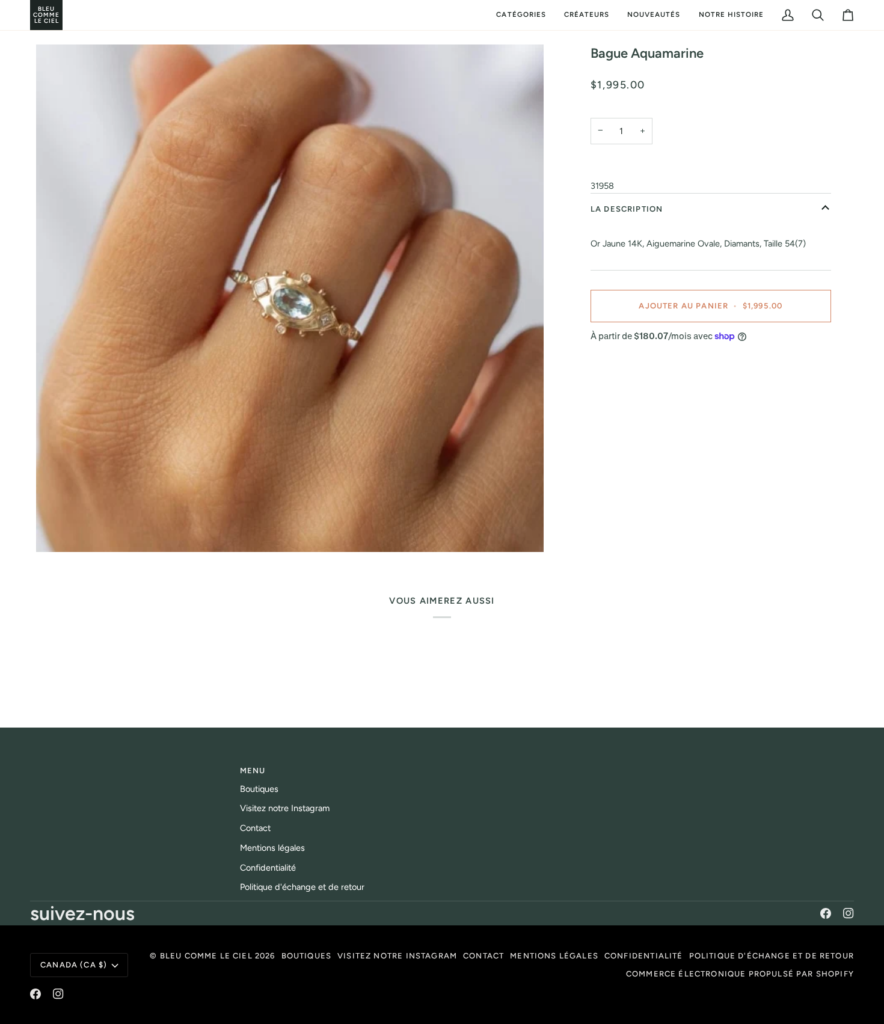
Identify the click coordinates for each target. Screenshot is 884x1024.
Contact (255, 828)
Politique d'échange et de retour (302, 886)
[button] (520, 15)
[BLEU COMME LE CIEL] (31, 15)
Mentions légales (272, 847)
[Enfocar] (290, 298)
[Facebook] (825, 913)
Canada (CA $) (73, 964)
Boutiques (259, 788)
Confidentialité (268, 867)
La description (627, 208)
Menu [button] (253, 770)
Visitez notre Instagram (285, 808)
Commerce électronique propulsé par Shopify (740, 973)
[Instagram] (848, 913)
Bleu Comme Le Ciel (206, 955)
